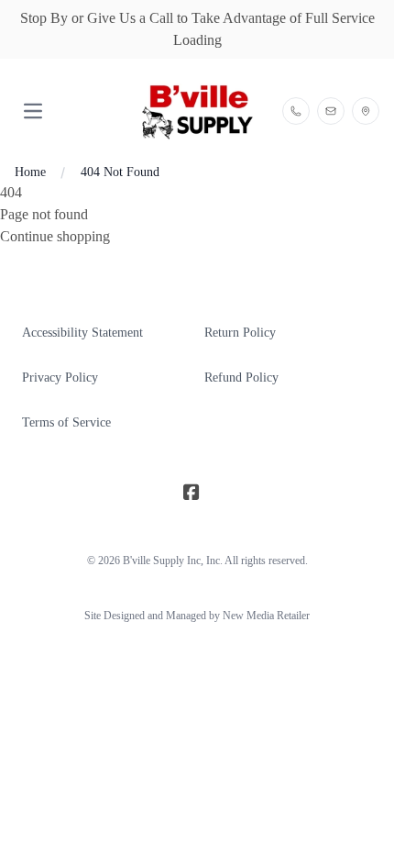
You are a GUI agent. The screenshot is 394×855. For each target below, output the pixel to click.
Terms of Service (66, 422)
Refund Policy (241, 377)
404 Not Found (120, 172)
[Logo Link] (197, 111)
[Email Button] (330, 111)
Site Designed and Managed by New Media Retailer (197, 615)
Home (30, 172)
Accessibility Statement (82, 332)
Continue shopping (55, 236)
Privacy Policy (60, 377)
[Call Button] (295, 111)
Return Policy (240, 332)
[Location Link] (365, 111)
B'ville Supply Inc (162, 560)
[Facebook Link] (191, 493)
